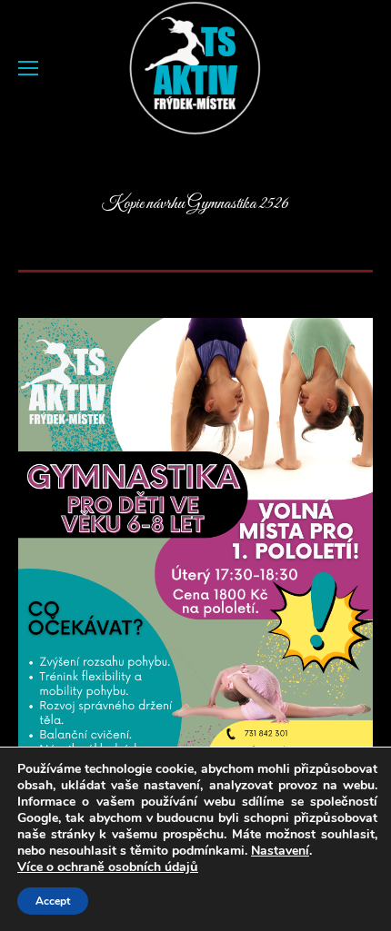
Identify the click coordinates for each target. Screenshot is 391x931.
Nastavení (280, 851)
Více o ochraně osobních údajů (107, 867)
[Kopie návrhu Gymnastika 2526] (195, 568)
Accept (52, 901)
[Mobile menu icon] (28, 68)
